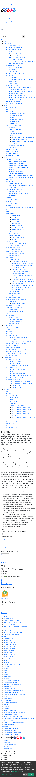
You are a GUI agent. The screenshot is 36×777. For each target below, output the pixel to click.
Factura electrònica (10, 710)
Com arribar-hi (8, 638)
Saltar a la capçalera (9, 1)
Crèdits (6, 740)
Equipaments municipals (11, 634)
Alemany (9, 21)
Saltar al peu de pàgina (10, 5)
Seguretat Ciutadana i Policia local (14, 694)
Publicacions (8, 548)
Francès (8, 23)
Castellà (8, 17)
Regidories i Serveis (7, 656)
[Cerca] (23, 36)
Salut (5, 696)
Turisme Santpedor (10, 646)
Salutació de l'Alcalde (10, 618)
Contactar (7, 742)
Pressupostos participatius (12, 732)
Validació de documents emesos (14, 722)
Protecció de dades (10, 744)
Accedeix (4, 562)
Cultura (6, 670)
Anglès (8, 19)
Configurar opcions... (7, 774)
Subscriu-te (4, 598)
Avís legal (7, 746)
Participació (4, 726)
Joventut (6, 668)
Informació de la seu (10, 702)
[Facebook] (5, 10)
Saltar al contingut (8, 3)
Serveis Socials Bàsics (10, 658)
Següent (9, 584)
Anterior (3, 584)
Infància (6, 666)
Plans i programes (9, 630)
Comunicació (8, 698)
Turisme (6, 678)
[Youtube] (8, 10)
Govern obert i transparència (13, 632)
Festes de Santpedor (10, 648)
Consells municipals (10, 730)
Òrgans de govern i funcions (13, 622)
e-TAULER (7, 708)
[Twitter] (2, 10)
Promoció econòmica (10, 682)
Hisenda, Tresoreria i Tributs (13, 684)
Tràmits (6, 704)
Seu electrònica (6, 700)
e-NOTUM (7, 706)
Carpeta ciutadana (9, 724)
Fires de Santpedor (10, 650)
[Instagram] (11, 10)
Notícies (6, 540)
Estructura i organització (11, 624)
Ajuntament (4, 616)
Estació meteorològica (8, 8)
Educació (6, 672)
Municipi (3, 636)
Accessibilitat (8, 748)
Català (8, 15)
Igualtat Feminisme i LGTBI (12, 664)
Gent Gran (7, 660)
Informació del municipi (11, 644)
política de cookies (17, 771)
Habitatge (7, 662)
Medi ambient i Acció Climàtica (13, 690)
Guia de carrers (8, 640)
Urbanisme (7, 686)
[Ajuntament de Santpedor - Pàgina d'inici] (11, 32)
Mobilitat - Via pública (10, 688)
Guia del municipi (9, 642)
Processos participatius (11, 734)
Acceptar (31, 774)
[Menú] (2, 39)
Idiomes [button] (6, 13)
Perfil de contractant (10, 714)
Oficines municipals (10, 654)
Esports (6, 674)
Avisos (6, 546)
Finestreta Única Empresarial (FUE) (15, 712)
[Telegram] (14, 10)
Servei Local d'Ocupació (11, 680)
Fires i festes (8, 676)
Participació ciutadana (11, 692)
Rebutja (25, 774)
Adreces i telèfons (9, 652)
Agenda (6, 542)
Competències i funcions (11, 620)
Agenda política (8, 544)
